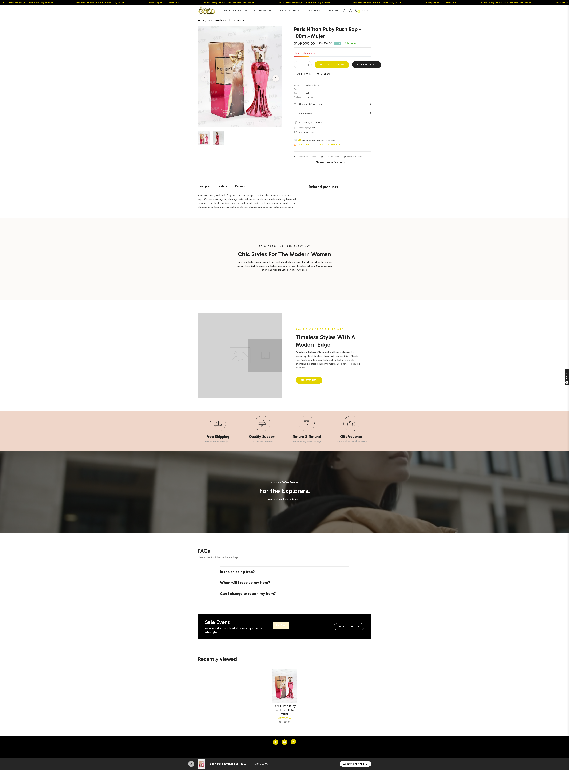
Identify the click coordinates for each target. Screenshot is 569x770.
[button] (344, 10)
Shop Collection (349, 626)
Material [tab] (223, 186)
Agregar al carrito (355, 764)
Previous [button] (204, 78)
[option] (240, 76)
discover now (309, 380)
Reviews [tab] (240, 186)
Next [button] (275, 78)
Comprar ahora (366, 64)
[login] (350, 11)
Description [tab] (204, 186)
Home (201, 20)
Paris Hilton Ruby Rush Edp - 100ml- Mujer (284, 710)
